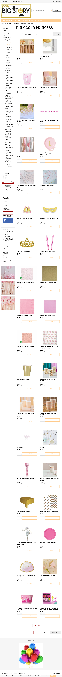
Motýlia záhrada (8, 53)
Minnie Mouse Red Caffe (9, 78)
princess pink (9, 124)
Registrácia (5, 208)
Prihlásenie (58, 1)
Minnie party (8, 70)
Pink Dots (8, 59)
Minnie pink (9, 72)
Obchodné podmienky (5, 253)
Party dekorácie (27, 20)
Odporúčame (28, 34)
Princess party (8, 119)
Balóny (17, 20)
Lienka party (8, 110)
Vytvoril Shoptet (56, 673)
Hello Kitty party (9, 111)
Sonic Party (8, 158)
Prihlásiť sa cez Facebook (10, 220)
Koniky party (8, 87)
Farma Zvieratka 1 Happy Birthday (9, 66)
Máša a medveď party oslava (9, 129)
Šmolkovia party (9, 97)
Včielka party (8, 92)
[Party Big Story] (16, 11)
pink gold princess (8, 43)
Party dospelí (7, 36)
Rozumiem (53, 676)
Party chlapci (7, 164)
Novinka (6, 177)
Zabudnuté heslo (6, 209)
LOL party (7, 150)
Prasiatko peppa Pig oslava (9, 156)
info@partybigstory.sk (17, 1)
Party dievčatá (7, 37)
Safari (7, 46)
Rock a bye (9, 49)
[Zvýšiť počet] (21, 62)
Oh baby (8, 60)
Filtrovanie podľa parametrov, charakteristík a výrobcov (8, 187)
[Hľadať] (51, 10)
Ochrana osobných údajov (7, 260)
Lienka (7, 51)
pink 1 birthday (8, 56)
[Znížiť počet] (21, 63)
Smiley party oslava (8, 138)
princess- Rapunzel (8, 122)
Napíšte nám (6, 256)
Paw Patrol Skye (9, 162)
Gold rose (8, 62)
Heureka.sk (31, 640)
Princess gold (9, 126)
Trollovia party (8, 141)
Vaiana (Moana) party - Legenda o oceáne (9, 147)
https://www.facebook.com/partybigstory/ (9, 239)
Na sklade (7, 173)
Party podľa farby (8, 166)
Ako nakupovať (6, 250)
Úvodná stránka (7, 20)
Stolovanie (38, 20)
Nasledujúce (55, 632)
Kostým (7, 160)
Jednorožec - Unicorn (8, 89)
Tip (5, 179)
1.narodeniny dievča (8, 40)
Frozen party (8, 102)
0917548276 (5, 1)
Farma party (8, 133)
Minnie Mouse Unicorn (9, 81)
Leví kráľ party (8, 131)
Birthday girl (9, 47)
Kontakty (5, 258)
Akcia (6, 175)
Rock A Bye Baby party (8, 143)
